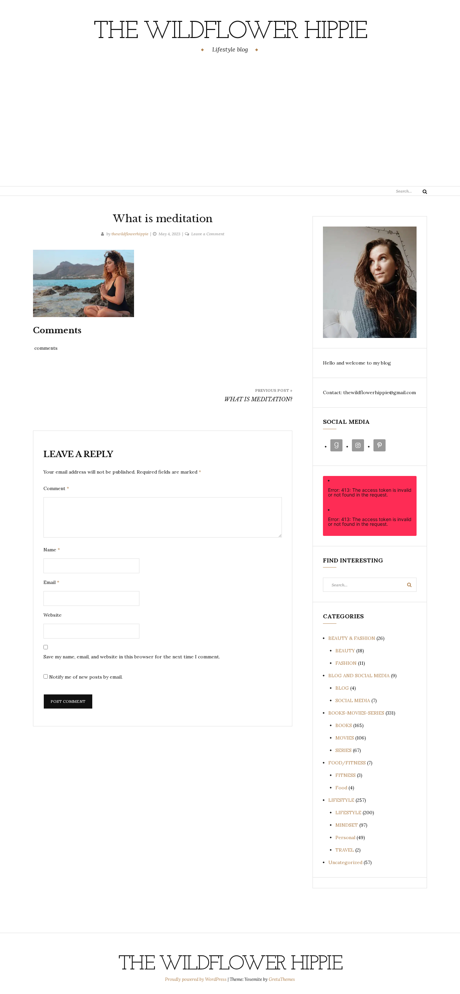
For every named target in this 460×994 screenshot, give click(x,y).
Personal (345, 837)
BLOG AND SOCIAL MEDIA (359, 676)
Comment (56, 488)
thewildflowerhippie (130, 233)
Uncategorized (345, 862)
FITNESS (345, 775)
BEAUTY (345, 651)
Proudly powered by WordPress (196, 979)
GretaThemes (282, 979)
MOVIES (344, 738)
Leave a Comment (207, 233)
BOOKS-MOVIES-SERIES (356, 713)
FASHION (346, 663)
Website (52, 615)
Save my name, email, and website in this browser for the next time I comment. (131, 657)
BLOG (342, 688)
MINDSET (346, 825)
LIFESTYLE (341, 800)
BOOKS (343, 725)
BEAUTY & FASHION (351, 638)
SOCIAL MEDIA (352, 700)
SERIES (343, 750)
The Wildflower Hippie (230, 32)
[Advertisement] (230, 121)
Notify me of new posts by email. (86, 677)
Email (51, 582)
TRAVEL (344, 850)
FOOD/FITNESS (347, 763)
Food (341, 788)
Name (51, 550)
